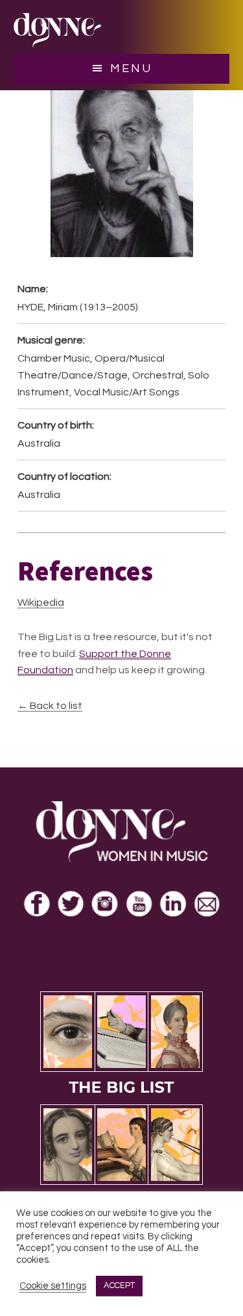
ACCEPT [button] (119, 1285)
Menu (131, 68)
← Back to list (49, 706)
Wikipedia (40, 602)
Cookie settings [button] (52, 1286)
